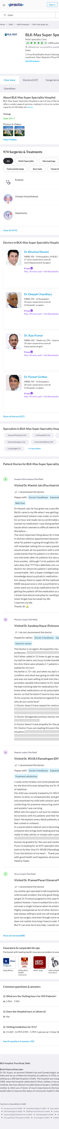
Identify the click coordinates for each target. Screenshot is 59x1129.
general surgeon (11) (16, 442)
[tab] (9, 80)
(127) (30, 79)
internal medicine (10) (43, 442)
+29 (34, 448)
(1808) (14, 935)
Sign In (52, 4)
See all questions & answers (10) (18, 1041)
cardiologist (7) (14, 448)
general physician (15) (17, 435)
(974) (10, 230)
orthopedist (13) (43, 435)
